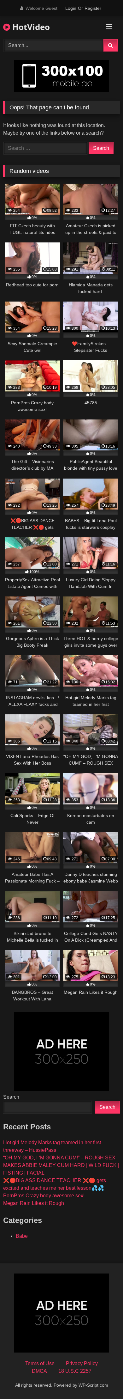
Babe (22, 1236)
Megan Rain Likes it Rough (33, 1203)
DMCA (39, 1371)
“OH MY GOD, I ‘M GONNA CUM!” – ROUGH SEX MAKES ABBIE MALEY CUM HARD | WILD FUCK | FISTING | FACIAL (61, 1165)
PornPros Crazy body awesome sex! (44, 1195)
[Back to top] (103, 1380)
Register (93, 8)
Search (11, 1097)
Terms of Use (40, 1363)
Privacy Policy (82, 1363)
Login (70, 8)
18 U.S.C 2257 (74, 1371)
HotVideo (30, 27)
